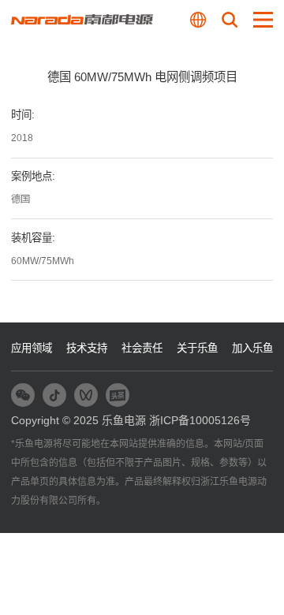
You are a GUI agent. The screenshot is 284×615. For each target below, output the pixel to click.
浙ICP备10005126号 (200, 420)
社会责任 (142, 348)
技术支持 (86, 348)
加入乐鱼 (252, 348)
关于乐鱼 (197, 348)
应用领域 (31, 348)
